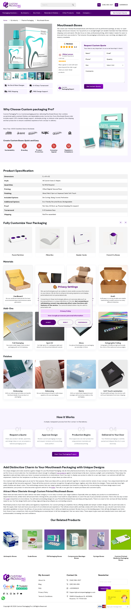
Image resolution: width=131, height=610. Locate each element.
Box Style (36, 13)
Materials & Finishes (51, 13)
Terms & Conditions (45, 596)
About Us (41, 580)
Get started (10, 540)
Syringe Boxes (98, 556)
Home (5, 20)
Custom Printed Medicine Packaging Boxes (120, 558)
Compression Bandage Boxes (76, 557)
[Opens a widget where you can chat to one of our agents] (117, 599)
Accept (48, 322)
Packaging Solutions (10, 13)
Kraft (113, 296)
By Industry (25, 13)
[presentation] (120, 222)
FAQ (39, 588)
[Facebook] (4, 593)
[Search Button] (73, 5)
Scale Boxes (32, 556)
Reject (65, 322)
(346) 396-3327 (107, 5)
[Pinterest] (17, 593)
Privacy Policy (43, 592)
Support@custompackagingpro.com (82, 592)
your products (61, 473)
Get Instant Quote (120, 13)
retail (7, 499)
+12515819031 (123, 5)
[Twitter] (7, 594)
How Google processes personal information (65, 316)
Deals (78, 13)
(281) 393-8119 (75, 584)
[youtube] (21, 594)
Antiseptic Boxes (10, 556)
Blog (39, 584)
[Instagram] (11, 594)
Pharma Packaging (28, 20)
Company (86, 13)
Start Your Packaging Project (65, 454)
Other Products (68, 13)
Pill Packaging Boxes (54, 556)
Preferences (82, 322)
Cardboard (18, 296)
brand (53, 487)
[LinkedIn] (14, 593)
